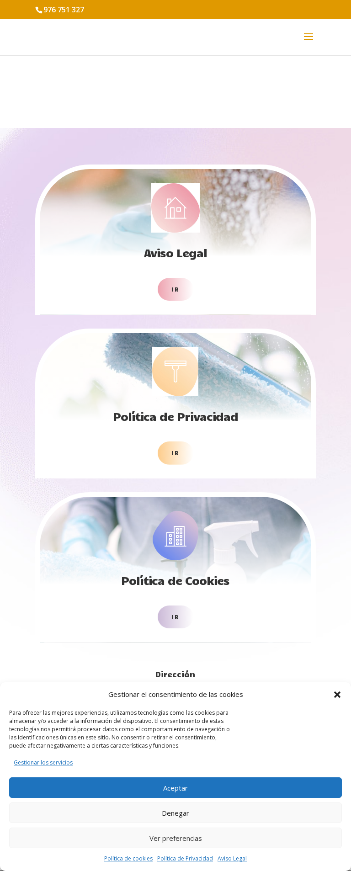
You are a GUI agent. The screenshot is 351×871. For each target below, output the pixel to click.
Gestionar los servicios (43, 762)
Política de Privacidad (185, 858)
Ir (175, 289)
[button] (337, 694)
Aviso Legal (232, 858)
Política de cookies (128, 858)
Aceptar (175, 787)
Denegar (175, 813)
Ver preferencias (175, 838)
